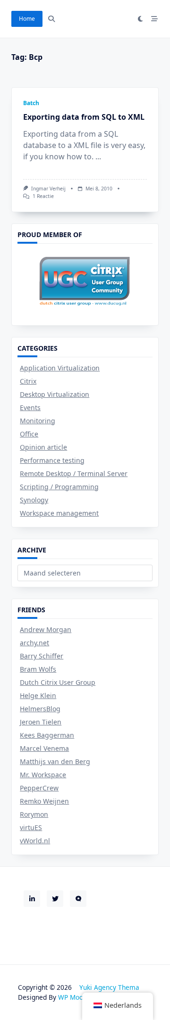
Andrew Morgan (45, 629)
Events (30, 407)
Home (27, 19)
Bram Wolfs (38, 669)
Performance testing (52, 460)
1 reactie (43, 196)
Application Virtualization (60, 367)
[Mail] (78, 898)
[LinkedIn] (32, 898)
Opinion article (43, 447)
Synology (34, 499)
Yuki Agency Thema (109, 987)
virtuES (31, 827)
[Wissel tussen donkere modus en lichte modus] (140, 19)
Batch (31, 103)
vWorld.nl (35, 840)
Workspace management (59, 513)
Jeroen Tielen (40, 721)
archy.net (34, 642)
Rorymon (34, 814)
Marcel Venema (44, 748)
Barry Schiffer (41, 655)
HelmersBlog (40, 708)
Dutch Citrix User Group (57, 682)
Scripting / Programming (59, 486)
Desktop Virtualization (54, 394)
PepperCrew (39, 787)
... (98, 156)
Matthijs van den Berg (55, 761)
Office (29, 433)
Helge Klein (38, 695)
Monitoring (37, 420)
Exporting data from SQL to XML (83, 117)
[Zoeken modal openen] (51, 19)
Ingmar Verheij (48, 188)
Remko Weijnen (44, 801)
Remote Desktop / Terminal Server (74, 473)
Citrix (28, 381)
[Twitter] (55, 898)
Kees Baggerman (47, 735)
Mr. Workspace (43, 774)
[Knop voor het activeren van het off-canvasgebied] (154, 19)
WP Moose (74, 997)
